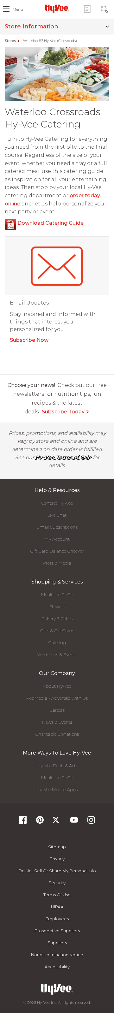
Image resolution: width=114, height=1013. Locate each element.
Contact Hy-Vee (57, 503)
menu (18, 9)
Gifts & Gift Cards (57, 630)
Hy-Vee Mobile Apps (57, 789)
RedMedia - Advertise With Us (57, 698)
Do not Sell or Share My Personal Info (57, 870)
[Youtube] (74, 822)
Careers (57, 710)
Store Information (31, 26)
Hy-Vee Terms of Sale (63, 457)
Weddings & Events (57, 654)
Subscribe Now (29, 340)
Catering (57, 642)
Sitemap (57, 846)
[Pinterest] (40, 822)
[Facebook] (23, 822)
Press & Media (57, 563)
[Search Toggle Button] (104, 8)
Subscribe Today (63, 412)
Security (57, 882)
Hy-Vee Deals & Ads (57, 765)
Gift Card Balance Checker (57, 551)
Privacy (57, 858)
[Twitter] (57, 822)
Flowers (57, 606)
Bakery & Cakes (57, 618)
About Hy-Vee (57, 686)
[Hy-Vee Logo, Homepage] (57, 8)
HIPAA (57, 906)
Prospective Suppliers (57, 930)
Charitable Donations (57, 734)
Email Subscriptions (57, 527)
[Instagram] (91, 822)
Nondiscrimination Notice (57, 954)
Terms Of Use (57, 894)
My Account (57, 539)
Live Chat (57, 515)
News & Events (57, 722)
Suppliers (57, 942)
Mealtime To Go (57, 594)
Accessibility (57, 966)
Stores (10, 41)
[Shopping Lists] (87, 8)
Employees (57, 918)
